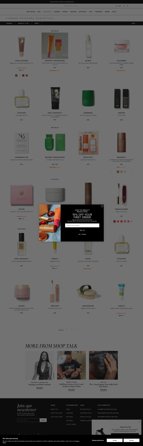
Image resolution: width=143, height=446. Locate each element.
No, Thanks (82, 234)
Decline (131, 440)
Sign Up (82, 230)
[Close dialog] (102, 206)
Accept (115, 440)
